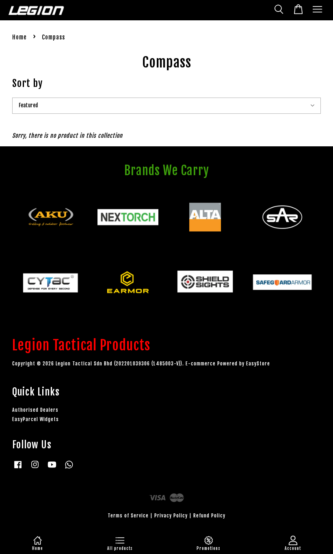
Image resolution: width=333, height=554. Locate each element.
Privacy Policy (171, 516)
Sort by (27, 83)
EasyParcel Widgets (35, 419)
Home (19, 37)
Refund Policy (209, 516)
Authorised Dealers (35, 410)
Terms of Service (128, 516)
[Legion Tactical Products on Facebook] (18, 468)
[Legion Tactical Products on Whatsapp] (69, 468)
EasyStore (258, 364)
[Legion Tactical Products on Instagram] (35, 468)
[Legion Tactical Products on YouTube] (52, 468)
